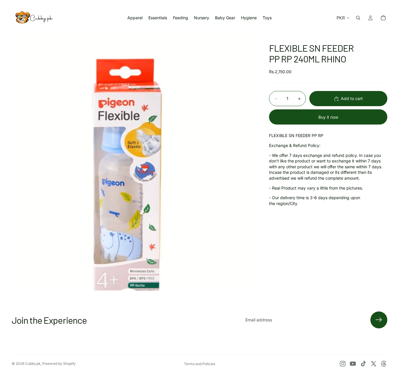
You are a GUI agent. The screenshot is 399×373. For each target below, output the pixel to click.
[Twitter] (373, 363)
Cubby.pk (33, 363)
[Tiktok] (363, 363)
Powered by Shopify (59, 363)
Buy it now (328, 117)
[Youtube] (352, 363)
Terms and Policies (199, 364)
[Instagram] (342, 363)
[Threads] (383, 363)
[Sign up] (378, 319)
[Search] (358, 17)
